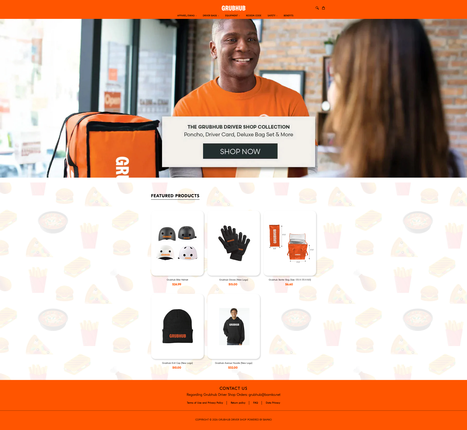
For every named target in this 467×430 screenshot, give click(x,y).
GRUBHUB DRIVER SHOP (232, 419)
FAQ (255, 402)
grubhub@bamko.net (264, 395)
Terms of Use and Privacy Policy (205, 402)
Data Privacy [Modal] (273, 402)
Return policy (238, 402)
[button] (177, 250)
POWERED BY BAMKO (259, 419)
